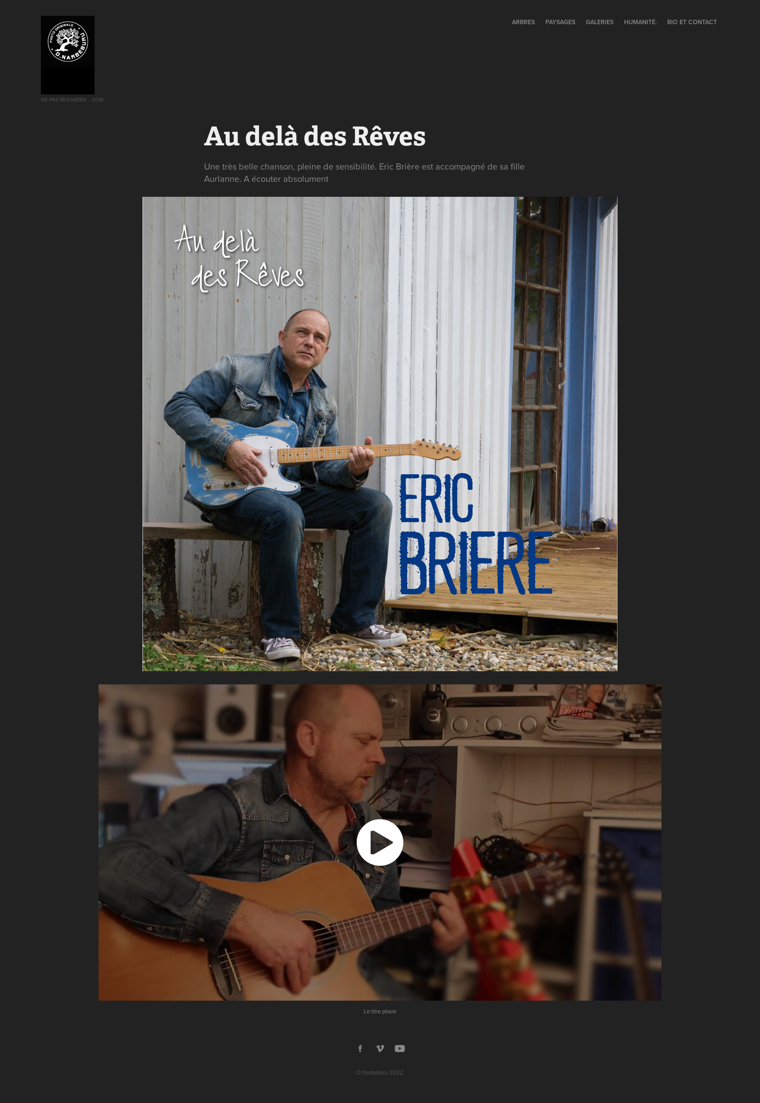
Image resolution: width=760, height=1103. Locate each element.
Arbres (523, 22)
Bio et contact (692, 22)
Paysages (560, 22)
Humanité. (640, 22)
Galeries (600, 22)
